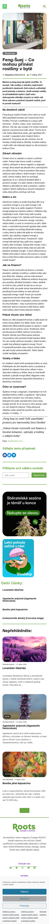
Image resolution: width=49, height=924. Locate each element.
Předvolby (24, 906)
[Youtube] (31, 870)
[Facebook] (13, 870)
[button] (44, 6)
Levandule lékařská (13, 590)
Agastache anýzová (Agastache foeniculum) (19, 599)
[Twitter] (19, 870)
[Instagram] (24, 870)
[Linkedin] (36, 870)
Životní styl (10, 53)
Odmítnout (24, 899)
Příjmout (24, 891)
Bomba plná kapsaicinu (15, 609)
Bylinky (7, 659)
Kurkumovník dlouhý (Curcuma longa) (23, 618)
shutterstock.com (15, 441)
